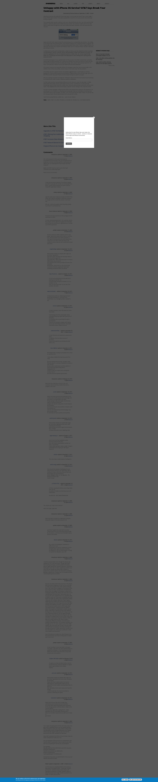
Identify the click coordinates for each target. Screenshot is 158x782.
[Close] (94, 118)
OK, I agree (125, 779)
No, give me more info (135, 779)
